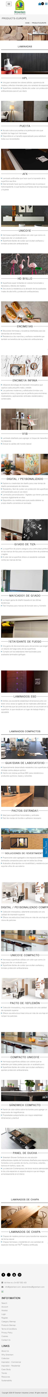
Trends (4, 1373)
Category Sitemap (8, 1321)
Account (4, 1307)
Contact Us (5, 1340)
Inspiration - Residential (10, 1366)
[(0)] (39, 3)
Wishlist (4, 1310)
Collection (5, 1358)
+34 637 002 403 (19, 1282)
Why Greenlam (7, 1355)
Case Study (6, 1369)
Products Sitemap (8, 1325)
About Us (5, 1351)
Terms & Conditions (9, 1329)
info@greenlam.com (13, 1287)
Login (3, 1314)
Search (4, 1303)
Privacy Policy (6, 1332)
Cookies (4, 1336)
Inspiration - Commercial (11, 1362)
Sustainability (6, 1380)
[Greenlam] (20, 7)
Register (4, 1318)
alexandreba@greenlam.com (33, 1287)
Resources (5, 1377)
